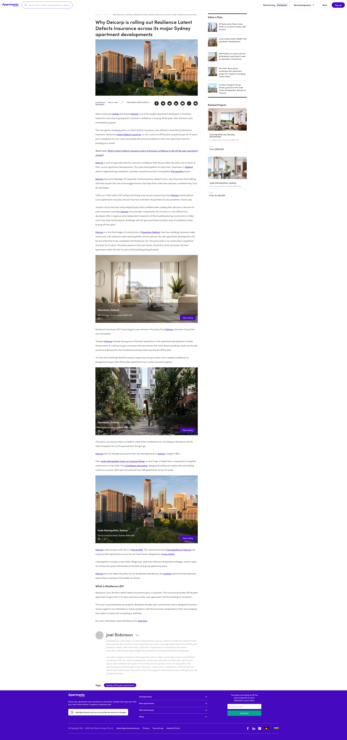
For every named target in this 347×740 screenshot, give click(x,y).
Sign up (338, 5)
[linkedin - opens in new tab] (253, 728)
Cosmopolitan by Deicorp (178, 549)
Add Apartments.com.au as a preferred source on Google (100, 712)
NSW (106, 14)
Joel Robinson (120, 634)
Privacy (146, 728)
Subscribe (244, 713)
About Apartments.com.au (128, 728)
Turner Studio (167, 554)
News (97, 14)
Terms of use (157, 728)
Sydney (115, 113)
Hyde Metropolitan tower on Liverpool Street (123, 461)
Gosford (167, 573)
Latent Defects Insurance (129, 134)
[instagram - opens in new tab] (259, 728)
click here (142, 620)
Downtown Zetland (150, 232)
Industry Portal (173, 728)
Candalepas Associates (135, 465)
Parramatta (177, 171)
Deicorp (134, 113)
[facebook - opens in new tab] (247, 728)
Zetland (189, 167)
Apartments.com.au (152, 640)
